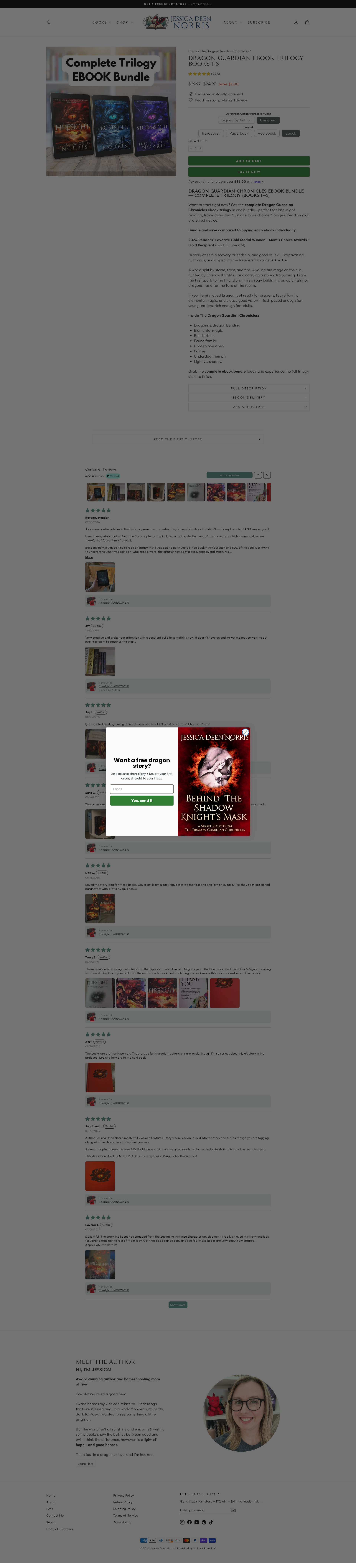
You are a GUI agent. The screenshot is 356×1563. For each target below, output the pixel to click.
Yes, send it (142, 800)
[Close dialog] (245, 732)
